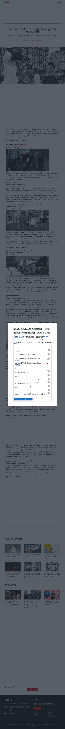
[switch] (48, 350)
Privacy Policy (39, 403)
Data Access (32, 403)
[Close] (54, 325)
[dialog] (32, 364)
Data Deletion (25, 403)
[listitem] (32, 347)
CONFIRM (23, 399)
